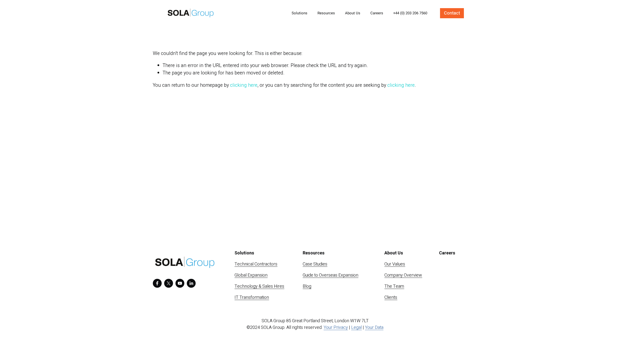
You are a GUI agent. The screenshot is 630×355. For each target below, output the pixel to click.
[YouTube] (179, 283)
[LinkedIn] (191, 283)
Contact (452, 13)
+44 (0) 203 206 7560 (410, 13)
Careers (376, 13)
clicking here (243, 85)
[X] (168, 283)
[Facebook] (157, 283)
